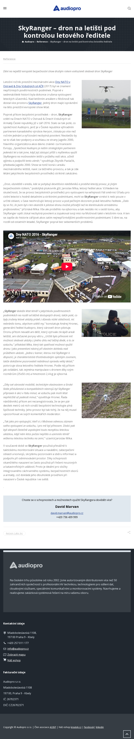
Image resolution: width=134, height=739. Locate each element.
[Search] (128, 8)
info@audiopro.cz (18, 649)
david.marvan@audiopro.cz (67, 513)
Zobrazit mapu (16, 654)
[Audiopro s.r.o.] (67, 8)
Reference (9, 58)
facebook (89, 727)
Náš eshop (14, 660)
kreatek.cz (76, 727)
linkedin (100, 727)
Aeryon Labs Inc (14, 533)
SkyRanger (35, 103)
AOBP (53, 727)
